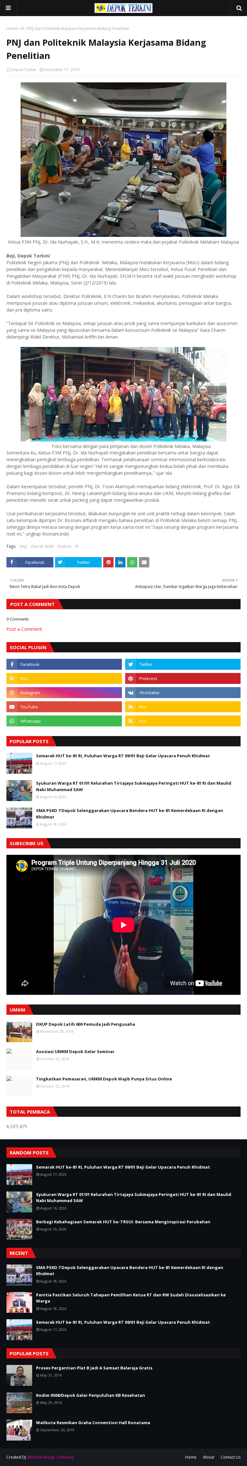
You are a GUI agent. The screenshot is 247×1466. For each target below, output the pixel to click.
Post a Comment (24, 629)
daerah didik (42, 546)
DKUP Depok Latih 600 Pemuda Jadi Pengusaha (85, 1024)
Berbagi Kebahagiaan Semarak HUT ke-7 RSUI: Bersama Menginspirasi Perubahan (123, 1222)
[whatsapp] (64, 720)
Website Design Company (50, 1457)
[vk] (183, 692)
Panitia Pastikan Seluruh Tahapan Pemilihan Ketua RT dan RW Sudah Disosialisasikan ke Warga (131, 1298)
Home (12, 28)
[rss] (64, 678)
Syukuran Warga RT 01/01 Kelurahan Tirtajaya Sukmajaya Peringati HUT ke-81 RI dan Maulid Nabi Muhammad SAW (133, 786)
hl (22, 28)
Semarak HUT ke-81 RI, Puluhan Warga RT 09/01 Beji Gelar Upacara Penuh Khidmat (123, 756)
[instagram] (64, 692)
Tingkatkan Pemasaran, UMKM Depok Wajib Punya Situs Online (104, 1079)
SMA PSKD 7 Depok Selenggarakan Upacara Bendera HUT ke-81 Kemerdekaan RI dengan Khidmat (129, 814)
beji (23, 546)
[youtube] (64, 706)
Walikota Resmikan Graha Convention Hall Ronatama (93, 1422)
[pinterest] (183, 678)
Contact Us (231, 1457)
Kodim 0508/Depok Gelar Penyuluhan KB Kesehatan (90, 1395)
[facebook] (64, 664)
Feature (64, 546)
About (208, 1457)
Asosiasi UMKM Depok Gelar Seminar (75, 1051)
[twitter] (183, 664)
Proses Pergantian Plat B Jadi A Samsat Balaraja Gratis (94, 1368)
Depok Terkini (23, 69)
